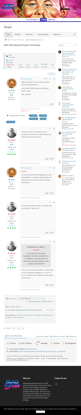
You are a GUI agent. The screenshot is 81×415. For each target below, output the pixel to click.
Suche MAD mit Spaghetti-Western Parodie (68, 88)
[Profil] (10, 95)
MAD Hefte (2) (28, 315)
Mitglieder (18, 34)
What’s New (29, 34)
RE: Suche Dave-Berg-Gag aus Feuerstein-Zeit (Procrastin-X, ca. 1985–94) (69, 53)
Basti (65, 128)
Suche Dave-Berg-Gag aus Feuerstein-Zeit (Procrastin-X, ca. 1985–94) (69, 71)
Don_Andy (67, 114)
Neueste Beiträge (43, 34)
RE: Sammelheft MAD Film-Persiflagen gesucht (69, 119)
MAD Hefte (33, 115)
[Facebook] (56, 384)
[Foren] (6, 39)
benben (66, 98)
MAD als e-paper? (67, 175)
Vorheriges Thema (33, 301)
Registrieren (57, 34)
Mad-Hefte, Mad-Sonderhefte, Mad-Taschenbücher (25, 310)
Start (5, 24)
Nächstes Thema (47, 301)
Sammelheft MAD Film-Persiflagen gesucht (69, 149)
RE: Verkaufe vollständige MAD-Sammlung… (68, 105)
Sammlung (43, 115)
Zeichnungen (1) (19, 317)
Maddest (9, 64)
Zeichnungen (11, 121)
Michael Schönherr (31, 349)
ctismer (66, 64)
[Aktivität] (12, 95)
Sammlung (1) (38, 315)
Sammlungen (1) (49, 315)
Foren (8, 34)
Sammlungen (34, 118)
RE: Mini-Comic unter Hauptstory (68, 162)
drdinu (13, 90)
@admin (24, 171)
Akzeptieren (40, 412)
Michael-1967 (68, 183)
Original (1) (9, 317)
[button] (70, 9)
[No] (79, 411)
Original (43, 118)
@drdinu (42, 247)
